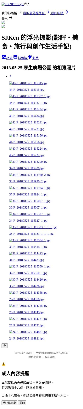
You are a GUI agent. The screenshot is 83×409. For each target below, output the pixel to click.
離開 (22, 402)
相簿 (9, 58)
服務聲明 (50, 356)
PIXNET (27, 353)
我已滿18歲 (9, 402)
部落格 (23, 58)
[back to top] (5, 345)
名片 (35, 58)
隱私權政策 (34, 356)
